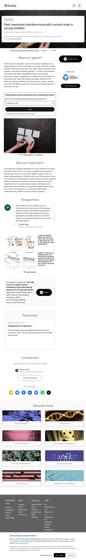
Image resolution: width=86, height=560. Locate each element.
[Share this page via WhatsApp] (42, 392)
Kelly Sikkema (29, 155)
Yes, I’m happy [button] (60, 555)
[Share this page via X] (48, 392)
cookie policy (23, 543)
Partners (34, 517)
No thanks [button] (71, 555)
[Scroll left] (5, 50)
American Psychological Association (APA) (24, 50)
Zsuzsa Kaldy (24, 224)
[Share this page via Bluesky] (17, 392)
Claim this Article (30, 378)
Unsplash (39, 155)
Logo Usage (9, 518)
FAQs (20, 512)
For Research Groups (48, 522)
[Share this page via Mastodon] (36, 392)
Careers (34, 509)
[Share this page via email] (11, 392)
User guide (22, 509)
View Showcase (70, 86)
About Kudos (36, 504)
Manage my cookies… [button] (46, 555)
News (33, 507)
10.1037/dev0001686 (14, 39)
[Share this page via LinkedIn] (30, 392)
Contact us (22, 515)
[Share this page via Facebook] (23, 392)
